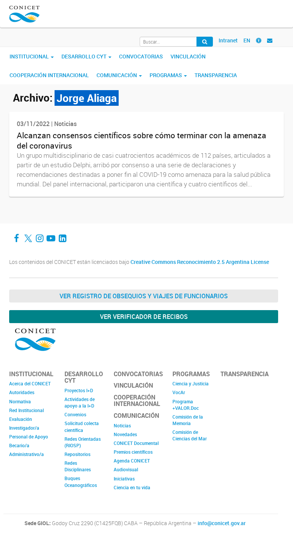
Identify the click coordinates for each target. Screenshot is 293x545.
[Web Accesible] (258, 40)
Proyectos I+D (78, 390)
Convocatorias (141, 56)
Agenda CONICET (132, 461)
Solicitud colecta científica (81, 426)
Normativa (20, 401)
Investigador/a (24, 428)
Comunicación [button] (117, 75)
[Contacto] (269, 40)
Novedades (125, 434)
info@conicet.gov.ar (222, 523)
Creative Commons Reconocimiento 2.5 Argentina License (199, 262)
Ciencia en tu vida (132, 487)
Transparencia (216, 75)
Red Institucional (26, 410)
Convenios (75, 414)
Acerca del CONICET (30, 383)
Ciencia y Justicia (190, 383)
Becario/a (19, 445)
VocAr (178, 392)
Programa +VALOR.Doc (185, 404)
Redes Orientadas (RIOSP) (82, 442)
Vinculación (188, 56)
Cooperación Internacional (49, 75)
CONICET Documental (136, 443)
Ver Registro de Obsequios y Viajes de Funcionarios (144, 296)
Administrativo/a (26, 454)
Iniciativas (124, 478)
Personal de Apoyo (28, 436)
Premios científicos (133, 452)
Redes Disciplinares (77, 466)
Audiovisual (126, 469)
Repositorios (77, 454)
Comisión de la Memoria (187, 420)
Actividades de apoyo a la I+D (79, 402)
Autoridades (21, 392)
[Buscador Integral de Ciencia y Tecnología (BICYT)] (204, 42)
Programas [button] (166, 75)
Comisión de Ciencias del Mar (189, 435)
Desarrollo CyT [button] (84, 56)
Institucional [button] (30, 56)
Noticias (122, 425)
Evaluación (20, 419)
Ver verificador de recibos (144, 316)
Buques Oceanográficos (80, 481)
